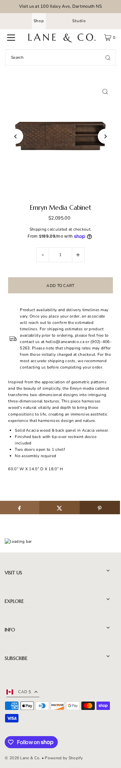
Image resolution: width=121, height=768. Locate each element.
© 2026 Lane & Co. (22, 758)
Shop (39, 20)
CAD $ (24, 691)
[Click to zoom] (105, 91)
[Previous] (15, 136)
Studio (79, 20)
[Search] (108, 57)
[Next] (105, 136)
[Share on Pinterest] (100, 507)
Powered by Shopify (64, 758)
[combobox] (60, 57)
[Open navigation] (11, 37)
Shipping (38, 229)
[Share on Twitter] (59, 507)
